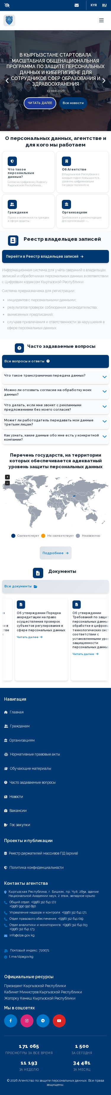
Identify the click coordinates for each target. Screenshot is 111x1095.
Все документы (18, 586)
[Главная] (9, 20)
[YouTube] (59, 1020)
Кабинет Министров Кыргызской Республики (43, 992)
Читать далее (40, 103)
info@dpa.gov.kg (22, 935)
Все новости (73, 103)
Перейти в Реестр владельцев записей (42, 256)
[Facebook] (10, 1020)
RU (104, 5)
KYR (94, 5)
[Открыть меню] (101, 20)
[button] (8, 5)
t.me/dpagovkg (21, 956)
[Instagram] (26, 1020)
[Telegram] (42, 1020)
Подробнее (53, 553)
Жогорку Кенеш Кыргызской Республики (39, 998)
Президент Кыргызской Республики (35, 986)
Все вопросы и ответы (24, 361)
